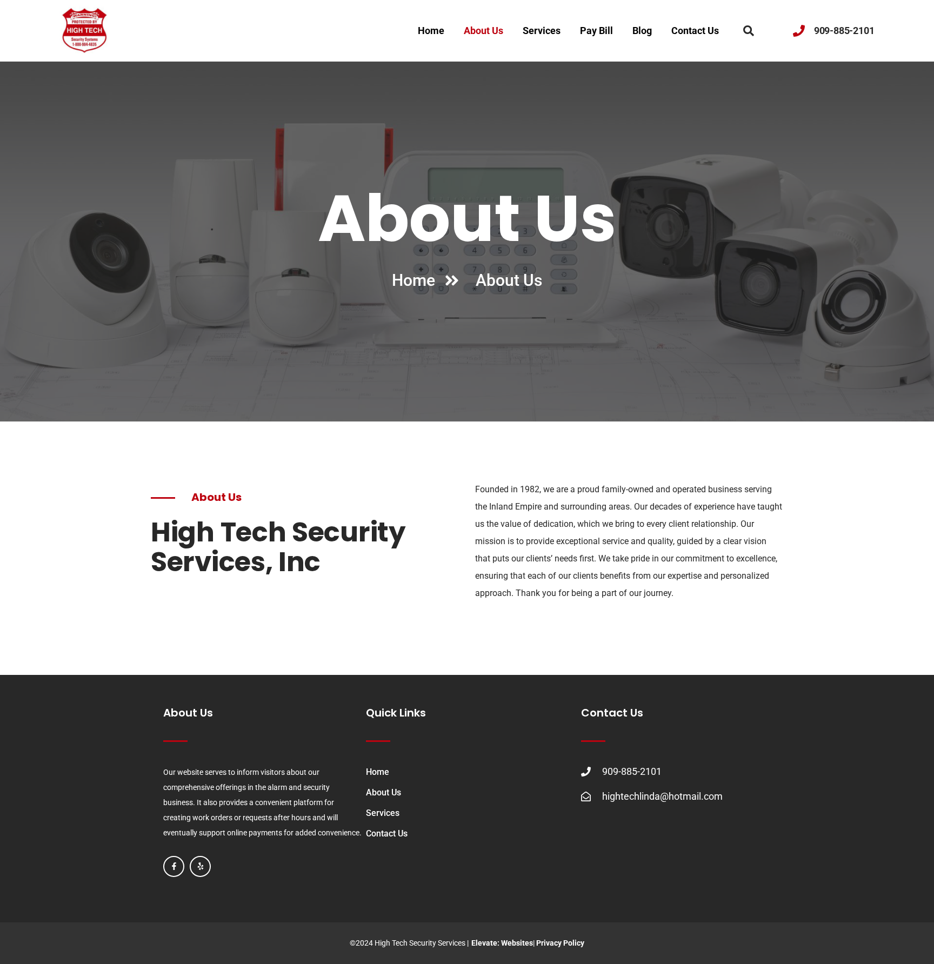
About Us (483, 30)
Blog (642, 30)
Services (542, 30)
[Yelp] (200, 866)
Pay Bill (596, 30)
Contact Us (695, 30)
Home (431, 30)
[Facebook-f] (173, 866)
